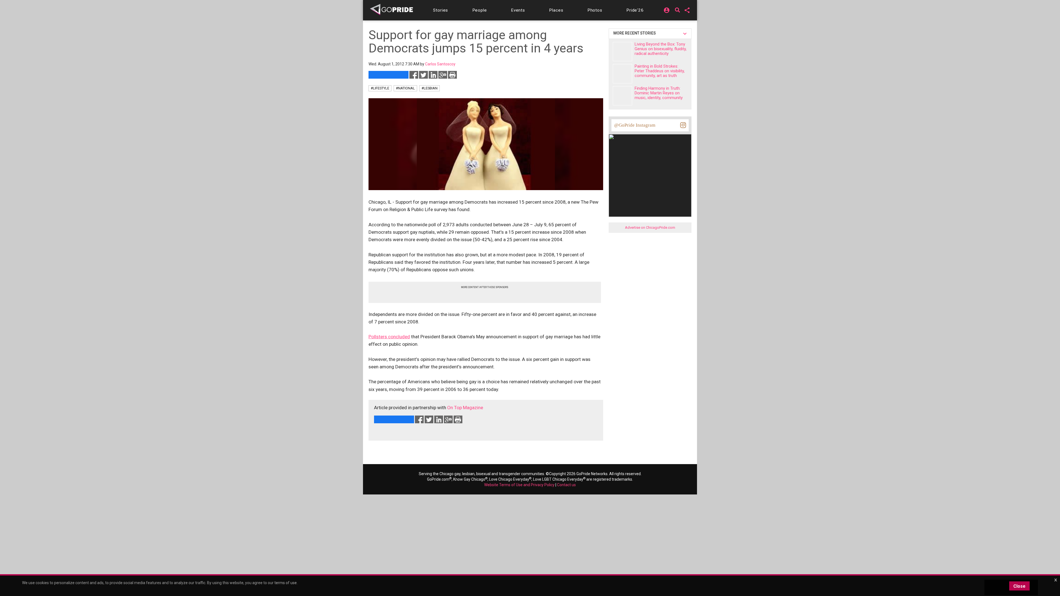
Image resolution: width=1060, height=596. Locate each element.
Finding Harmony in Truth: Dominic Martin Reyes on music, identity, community (659, 93)
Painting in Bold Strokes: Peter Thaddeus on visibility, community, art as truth (660, 71)
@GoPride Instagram (634, 125)
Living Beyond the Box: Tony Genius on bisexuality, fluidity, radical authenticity (661, 49)
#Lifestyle (380, 88)
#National (405, 88)
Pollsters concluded (389, 336)
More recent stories (635, 33)
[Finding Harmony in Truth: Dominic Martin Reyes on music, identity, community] (622, 95)
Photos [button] (594, 10)
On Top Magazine (465, 407)
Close (1019, 586)
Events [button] (518, 10)
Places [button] (556, 10)
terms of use (285, 583)
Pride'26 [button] (635, 10)
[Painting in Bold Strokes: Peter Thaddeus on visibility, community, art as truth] (622, 73)
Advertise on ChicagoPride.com (650, 227)
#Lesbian (430, 88)
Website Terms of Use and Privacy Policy (519, 485)
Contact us (566, 485)
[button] (440, 10)
